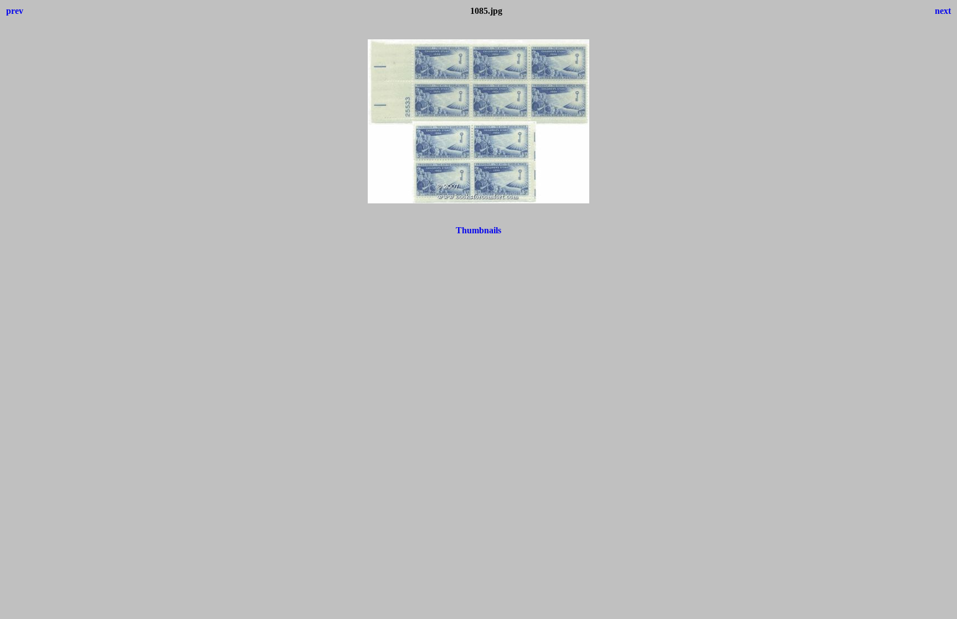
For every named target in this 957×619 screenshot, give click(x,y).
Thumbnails (478, 230)
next (943, 11)
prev (14, 11)
